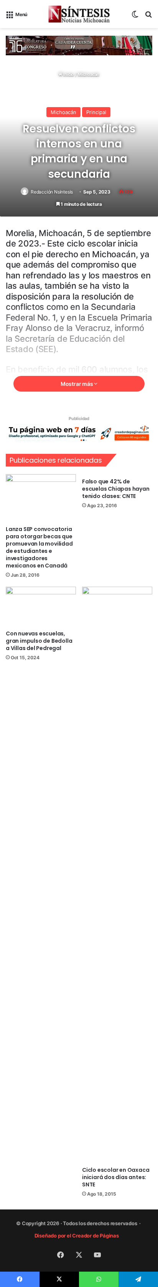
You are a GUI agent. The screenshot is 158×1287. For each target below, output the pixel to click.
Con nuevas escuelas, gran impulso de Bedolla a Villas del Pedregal (39, 641)
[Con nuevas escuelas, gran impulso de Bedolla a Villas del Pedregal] (41, 606)
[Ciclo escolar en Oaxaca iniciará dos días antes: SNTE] (117, 875)
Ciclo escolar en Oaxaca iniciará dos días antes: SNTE (115, 1177)
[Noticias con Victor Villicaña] (79, 14)
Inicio (68, 74)
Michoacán (88, 74)
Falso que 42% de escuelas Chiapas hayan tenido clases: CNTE (116, 489)
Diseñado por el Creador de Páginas (77, 1235)
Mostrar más (77, 383)
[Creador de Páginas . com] (79, 432)
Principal (96, 112)
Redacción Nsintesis (52, 192)
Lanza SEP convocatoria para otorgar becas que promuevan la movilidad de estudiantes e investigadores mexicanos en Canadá (39, 547)
